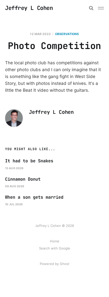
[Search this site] (91, 8)
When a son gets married (34, 197)
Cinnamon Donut (23, 179)
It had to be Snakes (29, 161)
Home (54, 241)
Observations (67, 34)
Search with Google (54, 248)
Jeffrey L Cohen (29, 8)
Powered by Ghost (54, 264)
